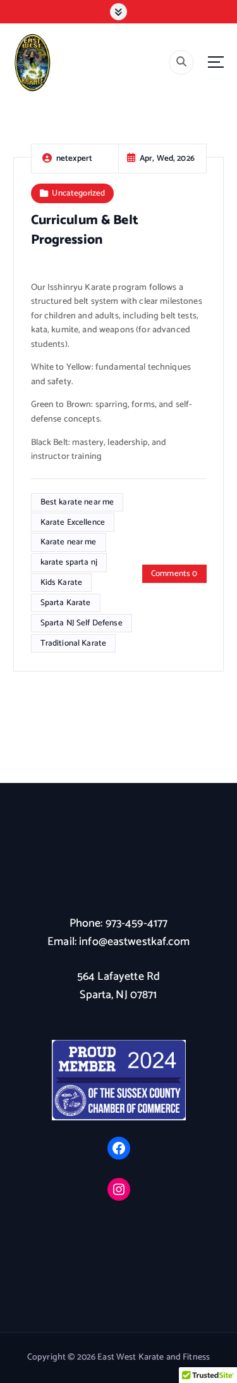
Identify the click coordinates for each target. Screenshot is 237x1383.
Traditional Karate (73, 643)
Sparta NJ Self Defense (81, 623)
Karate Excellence (72, 522)
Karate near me (68, 542)
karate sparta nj (68, 562)
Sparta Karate (65, 603)
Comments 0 (174, 573)
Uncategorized (78, 193)
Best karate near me (77, 502)
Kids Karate (61, 582)
